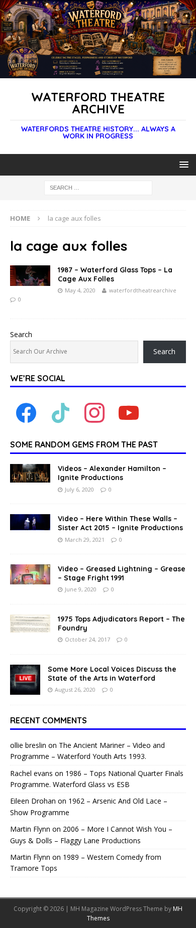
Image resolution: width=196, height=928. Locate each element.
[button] (182, 164)
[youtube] (129, 412)
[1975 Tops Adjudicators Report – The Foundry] (30, 623)
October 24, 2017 (87, 639)
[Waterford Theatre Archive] (98, 72)
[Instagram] (94, 412)
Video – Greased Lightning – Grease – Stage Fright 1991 (121, 573)
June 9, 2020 (80, 589)
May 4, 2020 (80, 290)
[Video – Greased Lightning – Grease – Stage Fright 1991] (30, 574)
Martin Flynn (30, 829)
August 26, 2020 (75, 689)
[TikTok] (60, 412)
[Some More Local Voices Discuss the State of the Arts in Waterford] (25, 680)
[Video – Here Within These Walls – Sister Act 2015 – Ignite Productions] (30, 522)
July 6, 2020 (79, 489)
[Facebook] (26, 412)
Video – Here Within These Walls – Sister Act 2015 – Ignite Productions (120, 523)
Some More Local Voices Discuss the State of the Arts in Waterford (112, 674)
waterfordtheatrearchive (142, 290)
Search (21, 334)
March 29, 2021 (85, 539)
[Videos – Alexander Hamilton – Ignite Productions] (30, 473)
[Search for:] (98, 187)
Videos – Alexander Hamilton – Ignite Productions (112, 473)
